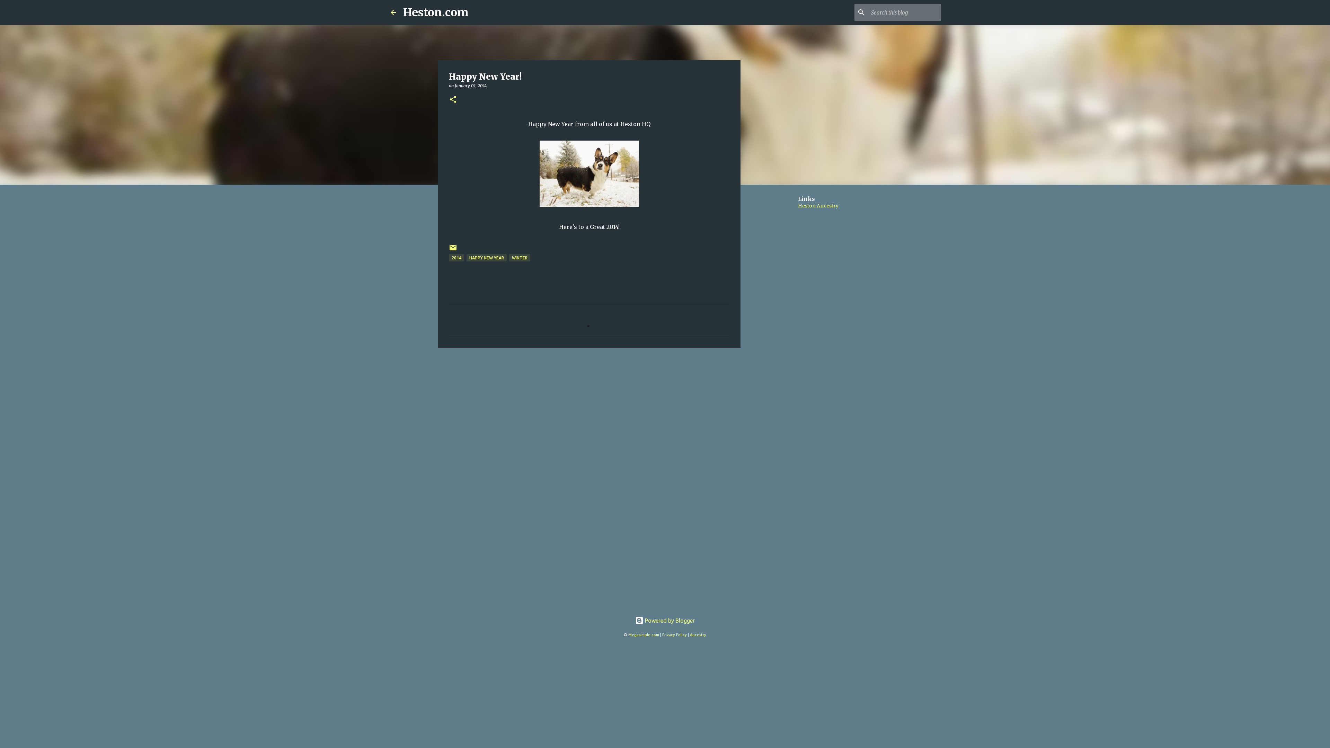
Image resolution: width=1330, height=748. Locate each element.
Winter (519, 258)
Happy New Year (486, 258)
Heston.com (435, 12)
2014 (456, 258)
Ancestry (698, 635)
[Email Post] (453, 250)
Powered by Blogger (669, 620)
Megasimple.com (643, 635)
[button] (453, 100)
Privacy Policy (674, 635)
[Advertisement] (589, 406)
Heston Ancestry (818, 206)
